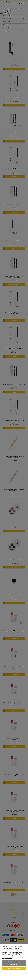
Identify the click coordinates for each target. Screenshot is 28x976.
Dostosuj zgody (14, 964)
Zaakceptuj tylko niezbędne (14, 961)
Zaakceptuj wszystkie (14, 968)
